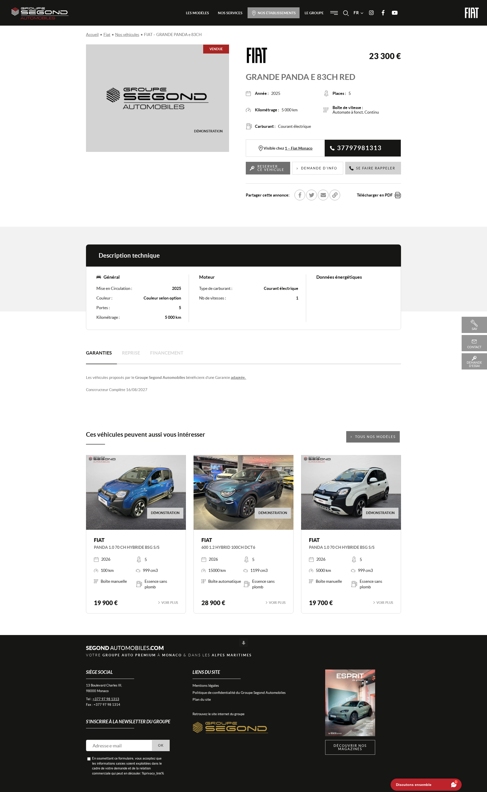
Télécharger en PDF (375, 195)
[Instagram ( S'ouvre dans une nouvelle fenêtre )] (371, 13)
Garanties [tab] (99, 353)
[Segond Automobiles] (39, 13)
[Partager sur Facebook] (299, 195)
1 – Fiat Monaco (298, 148)
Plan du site (202, 699)
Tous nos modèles (375, 437)
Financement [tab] (166, 353)
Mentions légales (206, 685)
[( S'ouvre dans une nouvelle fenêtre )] (231, 722)
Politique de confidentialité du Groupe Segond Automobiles (239, 693)
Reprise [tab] (131, 353)
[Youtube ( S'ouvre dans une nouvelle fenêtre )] (394, 13)
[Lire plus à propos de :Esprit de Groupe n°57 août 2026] (350, 703)
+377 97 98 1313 (106, 699)
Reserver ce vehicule (270, 168)
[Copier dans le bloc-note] (334, 195)
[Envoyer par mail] (323, 195)
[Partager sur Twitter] (311, 195)
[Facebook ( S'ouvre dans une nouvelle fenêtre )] (383, 13)
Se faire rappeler (375, 168)
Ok (161, 745)
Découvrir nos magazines (350, 747)
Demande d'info (319, 168)
